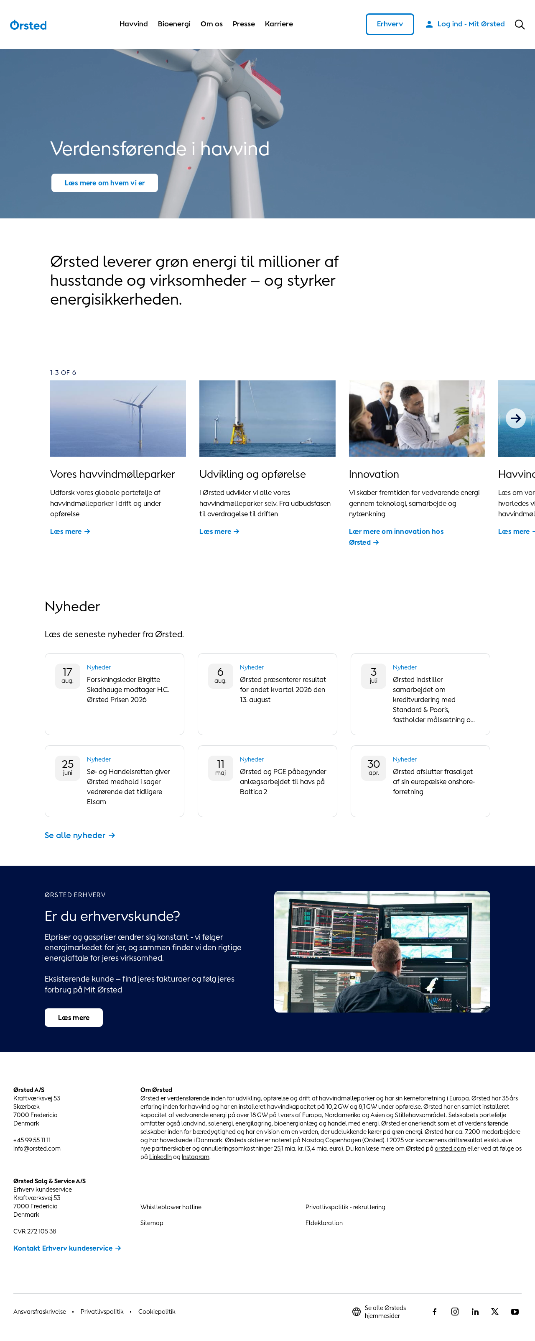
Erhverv (390, 24)
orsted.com (450, 1148)
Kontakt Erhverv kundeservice (63, 1248)
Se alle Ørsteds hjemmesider (385, 1312)
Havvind (134, 24)
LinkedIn (160, 1156)
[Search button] (520, 24)
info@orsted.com (37, 1148)
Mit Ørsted (103, 989)
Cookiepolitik (157, 1311)
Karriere (279, 24)
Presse (244, 24)
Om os (212, 24)
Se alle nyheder (75, 835)
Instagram (195, 1156)
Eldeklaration (324, 1222)
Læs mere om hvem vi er (105, 183)
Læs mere (66, 531)
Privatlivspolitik (102, 1311)
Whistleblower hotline (170, 1206)
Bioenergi (174, 24)
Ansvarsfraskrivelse (39, 1311)
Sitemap (151, 1222)
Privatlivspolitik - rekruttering (345, 1206)
